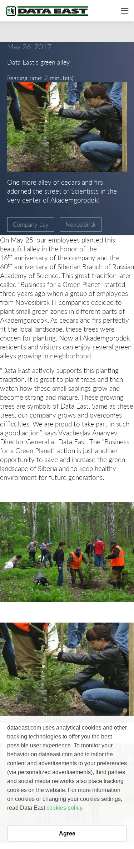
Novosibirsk (80, 224)
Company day (31, 224)
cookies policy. (65, 808)
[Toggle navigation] (124, 10)
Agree (67, 833)
